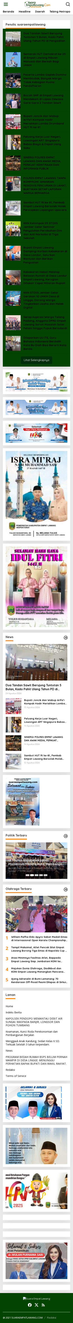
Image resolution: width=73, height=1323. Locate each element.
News (9, 1050)
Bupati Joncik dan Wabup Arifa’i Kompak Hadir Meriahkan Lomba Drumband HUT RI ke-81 (43, 121)
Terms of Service (16, 1076)
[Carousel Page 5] (45, 875)
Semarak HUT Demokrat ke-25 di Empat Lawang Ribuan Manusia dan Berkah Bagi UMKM (44, 59)
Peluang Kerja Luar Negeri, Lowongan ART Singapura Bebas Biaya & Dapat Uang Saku (42, 142)
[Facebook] (29, 1305)
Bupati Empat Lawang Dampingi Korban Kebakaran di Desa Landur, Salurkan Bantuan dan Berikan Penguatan (45, 255)
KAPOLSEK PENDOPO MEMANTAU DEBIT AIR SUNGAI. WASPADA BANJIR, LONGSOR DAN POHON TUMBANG (34, 1022)
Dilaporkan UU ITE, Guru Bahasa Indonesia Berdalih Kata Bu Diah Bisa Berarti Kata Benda (44, 343)
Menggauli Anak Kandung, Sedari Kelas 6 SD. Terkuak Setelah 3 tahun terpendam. (33, 1042)
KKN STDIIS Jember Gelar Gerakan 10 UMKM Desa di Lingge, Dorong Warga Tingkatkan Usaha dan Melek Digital (43, 300)
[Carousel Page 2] (32, 875)
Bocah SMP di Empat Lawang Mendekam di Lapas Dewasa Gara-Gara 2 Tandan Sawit (43, 99)
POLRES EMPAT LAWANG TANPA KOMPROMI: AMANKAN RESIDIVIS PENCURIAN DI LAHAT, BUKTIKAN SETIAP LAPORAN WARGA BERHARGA (45, 185)
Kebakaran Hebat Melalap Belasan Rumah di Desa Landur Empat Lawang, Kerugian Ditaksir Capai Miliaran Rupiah (45, 277)
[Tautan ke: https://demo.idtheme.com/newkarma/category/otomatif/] (65, 637)
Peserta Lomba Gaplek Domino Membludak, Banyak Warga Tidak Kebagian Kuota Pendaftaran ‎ (44, 80)
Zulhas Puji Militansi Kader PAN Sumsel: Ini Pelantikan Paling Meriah (36, 862)
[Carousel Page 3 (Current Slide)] (36, 875)
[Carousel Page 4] (41, 875)
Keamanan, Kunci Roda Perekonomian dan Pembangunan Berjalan (32, 1033)
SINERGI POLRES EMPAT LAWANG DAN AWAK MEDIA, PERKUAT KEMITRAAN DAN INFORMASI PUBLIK (42, 163)
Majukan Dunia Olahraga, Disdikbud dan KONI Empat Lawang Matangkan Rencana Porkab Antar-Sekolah (37, 970)
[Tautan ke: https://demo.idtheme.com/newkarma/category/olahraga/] (65, 889)
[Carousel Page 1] (27, 875)
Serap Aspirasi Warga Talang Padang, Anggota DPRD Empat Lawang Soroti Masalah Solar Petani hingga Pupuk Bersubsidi (45, 322)
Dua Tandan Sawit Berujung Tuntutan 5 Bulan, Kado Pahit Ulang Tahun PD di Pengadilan (44, 36)
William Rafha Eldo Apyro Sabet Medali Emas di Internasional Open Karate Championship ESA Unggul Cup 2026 (39, 938)
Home (9, 1006)
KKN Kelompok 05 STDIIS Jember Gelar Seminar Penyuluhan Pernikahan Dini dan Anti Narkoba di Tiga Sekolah (42, 230)
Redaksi (10, 1070)
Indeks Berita (14, 1012)
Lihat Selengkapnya (36, 360)
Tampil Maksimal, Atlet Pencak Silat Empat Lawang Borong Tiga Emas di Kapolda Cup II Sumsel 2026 (39, 949)
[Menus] (6, 4)
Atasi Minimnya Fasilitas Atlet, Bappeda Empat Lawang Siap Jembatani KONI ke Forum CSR (36, 959)
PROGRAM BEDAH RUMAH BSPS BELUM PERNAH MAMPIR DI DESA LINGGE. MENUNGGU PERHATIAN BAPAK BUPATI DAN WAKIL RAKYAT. (36, 1060)
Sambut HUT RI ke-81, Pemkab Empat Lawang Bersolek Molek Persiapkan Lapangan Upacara (45, 206)
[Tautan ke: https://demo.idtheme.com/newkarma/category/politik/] (65, 836)
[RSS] (43, 1305)
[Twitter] (36, 1305)
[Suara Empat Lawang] (37, 4)
